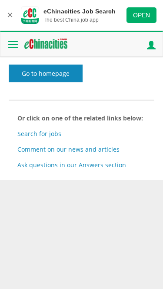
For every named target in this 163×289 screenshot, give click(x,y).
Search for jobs (39, 134)
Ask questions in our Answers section (71, 165)
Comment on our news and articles (68, 149)
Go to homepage (46, 73)
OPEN (141, 15)
